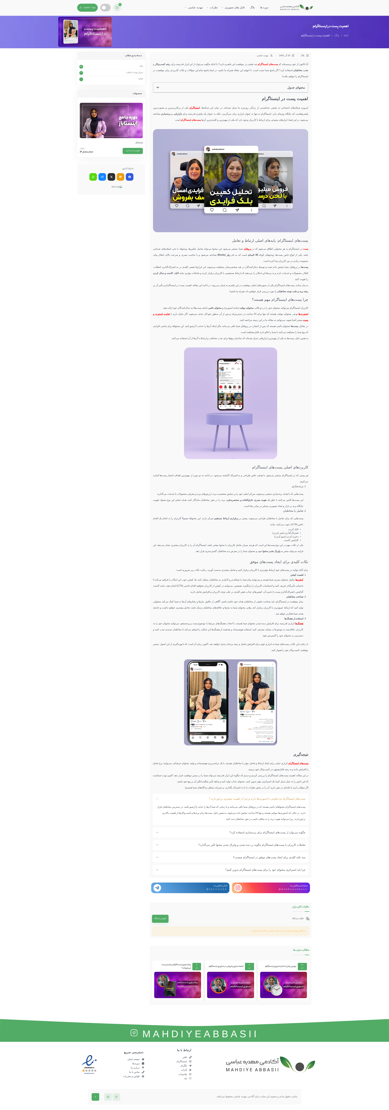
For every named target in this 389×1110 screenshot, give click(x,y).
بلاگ (252, 7)
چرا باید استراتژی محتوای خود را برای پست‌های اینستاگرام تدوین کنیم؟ (265, 869)
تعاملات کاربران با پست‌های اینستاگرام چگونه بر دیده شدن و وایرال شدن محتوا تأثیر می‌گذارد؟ (251, 844)
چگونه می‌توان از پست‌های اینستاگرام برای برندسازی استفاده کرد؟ (267, 832)
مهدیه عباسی (195, 7)
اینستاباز (139, 143)
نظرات (214, 7)
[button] (157, 87)
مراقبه (140, 79)
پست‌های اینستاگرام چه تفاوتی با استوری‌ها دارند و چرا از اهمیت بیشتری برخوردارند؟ (257, 798)
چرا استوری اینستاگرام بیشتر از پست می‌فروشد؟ (229, 966)
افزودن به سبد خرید (133, 150)
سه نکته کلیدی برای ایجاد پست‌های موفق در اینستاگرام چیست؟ (269, 857)
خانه (346, 36)
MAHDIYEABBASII (200, 1033)
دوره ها (264, 7)
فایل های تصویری (235, 7)
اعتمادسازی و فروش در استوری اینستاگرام (279, 966)
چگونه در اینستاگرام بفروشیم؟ (177, 966)
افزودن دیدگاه (160, 918)
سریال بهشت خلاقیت (134, 72)
